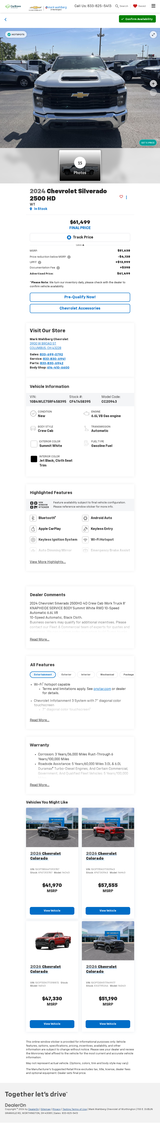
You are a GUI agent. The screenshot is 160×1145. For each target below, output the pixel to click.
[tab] (43, 674)
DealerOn (33, 1109)
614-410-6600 (58, 367)
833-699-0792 (51, 354)
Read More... (39, 639)
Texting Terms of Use (74, 1109)
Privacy (56, 1109)
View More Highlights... (48, 562)
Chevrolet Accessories (80, 308)
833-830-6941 (54, 358)
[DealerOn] (15, 1105)
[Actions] (126, 197)
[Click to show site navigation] (153, 6)
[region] (80, 270)
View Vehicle (52, 910)
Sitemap (46, 1109)
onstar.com (102, 689)
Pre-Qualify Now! (80, 297)
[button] (5, 19)
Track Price (83, 237)
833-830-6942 (51, 363)
